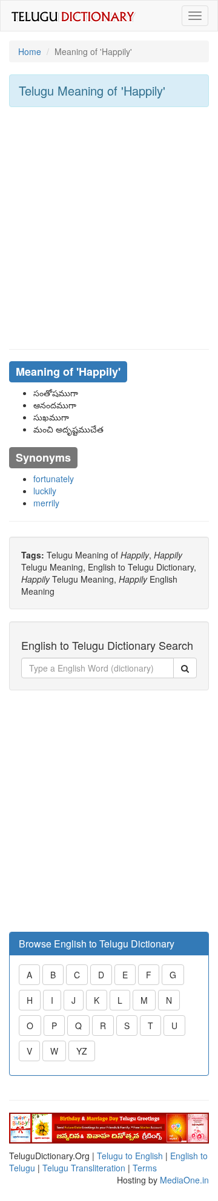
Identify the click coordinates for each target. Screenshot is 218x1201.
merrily (46, 503)
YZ (81, 1051)
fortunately (53, 479)
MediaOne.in (184, 1180)
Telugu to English (130, 1156)
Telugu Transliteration (83, 1168)
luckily (44, 491)
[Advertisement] (109, 228)
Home (29, 51)
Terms (145, 1168)
